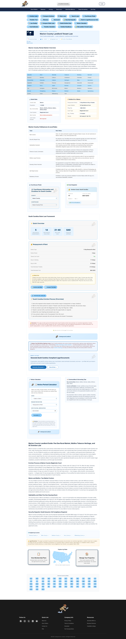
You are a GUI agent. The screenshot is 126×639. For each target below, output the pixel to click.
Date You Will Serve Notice (38, 408)
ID (31, 581)
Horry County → (67, 535)
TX (71, 586)
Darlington (67, 80)
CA (54, 578)
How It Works (34, 9)
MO (37, 584)
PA (43, 586)
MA (83, 581)
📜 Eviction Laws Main (37, 287)
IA (48, 581)
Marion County (30, 43)
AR (48, 578)
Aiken (41, 74)
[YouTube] (36, 621)
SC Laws (28, 41)
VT (83, 586)
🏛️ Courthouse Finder (89, 16)
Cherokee (79, 77)
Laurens (89, 85)
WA (95, 586)
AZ (43, 578)
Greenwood (90, 82)
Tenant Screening (82, 9)
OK (31, 586)
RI (48, 586)
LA (65, 581)
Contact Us (44, 626)
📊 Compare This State (50, 287)
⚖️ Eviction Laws (33, 16)
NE (48, 584)
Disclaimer (66, 626)
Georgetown (67, 82)
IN (42, 581)
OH (95, 584)
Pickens (53, 91)
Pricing (50, 9)
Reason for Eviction (36, 402)
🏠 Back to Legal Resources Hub (88, 19)
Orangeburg (42, 91)
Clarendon (42, 80)
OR (37, 586)
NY (77, 584)
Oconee (29, 91)
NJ (65, 584)
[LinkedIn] (32, 621)
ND (89, 584)
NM (71, 584)
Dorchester (90, 80)
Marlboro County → (56, 535)
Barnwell (90, 74)
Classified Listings (91, 626)
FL (83, 578)
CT (65, 578)
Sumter (29, 93)
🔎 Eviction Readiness (65, 26)
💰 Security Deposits (70, 19)
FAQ (43, 628)
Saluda (78, 91)
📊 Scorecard (56, 19)
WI (37, 589)
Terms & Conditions (69, 623)
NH (60, 584)
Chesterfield (30, 80)
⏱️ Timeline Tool (32, 19)
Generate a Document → (38, 367)
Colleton (54, 80)
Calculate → (36, 415)
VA (89, 586)
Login (102, 3)
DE (71, 578)
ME (71, 581)
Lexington (42, 88)
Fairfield (42, 82)
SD (60, 586)
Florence (54, 82)
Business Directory (91, 623)
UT (77, 586)
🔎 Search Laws (74, 16)
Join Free (93, 9)
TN (65, 586)
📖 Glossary (44, 19)
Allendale (54, 74)
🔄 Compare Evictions (48, 16)
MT (43, 584)
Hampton (29, 85)
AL (31, 578)
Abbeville (29, 74)
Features (43, 9)
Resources (59, 9)
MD (77, 581)
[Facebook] (20, 621)
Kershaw (66, 85)
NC (83, 584)
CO (60, 578)
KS (54, 581)
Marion (66, 88)
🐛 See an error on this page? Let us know (63, 330)
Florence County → (33, 535)
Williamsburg (55, 93)
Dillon (78, 80)
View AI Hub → (52, 367)
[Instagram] (24, 621)
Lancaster (79, 85)
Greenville (79, 82)
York (66, 93)
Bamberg (79, 74)
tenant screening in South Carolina (63, 344)
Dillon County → (44, 535)
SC (54, 586)
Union (41, 93)
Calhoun (54, 77)
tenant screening (58, 347)
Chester (89, 77)
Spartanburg (90, 91)
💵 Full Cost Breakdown (74, 202)
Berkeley (42, 77)
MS (31, 584)
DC (77, 578)
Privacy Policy (67, 620)
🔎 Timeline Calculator (48, 26)
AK (37, 578)
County (33, 195)
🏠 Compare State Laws (48, 23)
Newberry (90, 88)
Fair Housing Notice (69, 628)
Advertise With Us (70, 9)
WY (43, 589)
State (32, 395)
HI (95, 578)
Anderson (67, 74)
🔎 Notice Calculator (81, 23)
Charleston (67, 77)
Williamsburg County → (80, 535)
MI (89, 581)
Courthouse (34, 202)
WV (31, 589)
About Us (44, 620)
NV (54, 584)
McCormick (54, 88)
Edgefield (29, 82)
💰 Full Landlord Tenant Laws (83, 26)
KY (60, 581)
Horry (41, 85)
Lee (28, 88)
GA (89, 578)
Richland (66, 91)
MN (95, 581)
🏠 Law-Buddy (33, 23)
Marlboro (79, 88)
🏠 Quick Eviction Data (64, 23)
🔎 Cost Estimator (33, 26)
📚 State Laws (62, 16)
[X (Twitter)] (28, 621)
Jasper (53, 85)
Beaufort (29, 77)
